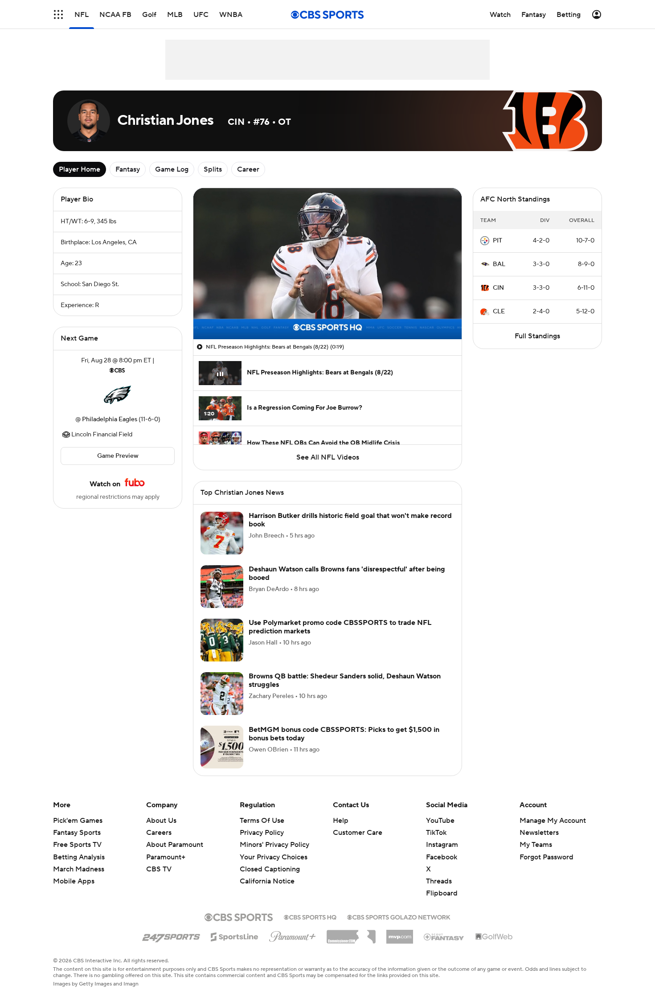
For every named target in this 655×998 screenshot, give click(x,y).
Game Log (171, 169)
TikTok (436, 832)
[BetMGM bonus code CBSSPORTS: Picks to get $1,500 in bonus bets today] (222, 747)
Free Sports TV (77, 844)
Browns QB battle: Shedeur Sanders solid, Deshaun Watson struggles (345, 680)
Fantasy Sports (77, 832)
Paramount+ (165, 857)
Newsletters (539, 832)
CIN (498, 288)
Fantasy (127, 169)
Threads (439, 881)
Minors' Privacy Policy (274, 844)
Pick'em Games (77, 820)
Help (340, 820)
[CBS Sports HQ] (310, 916)
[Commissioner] (351, 933)
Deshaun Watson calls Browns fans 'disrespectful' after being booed (347, 573)
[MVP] (399, 933)
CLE (499, 312)
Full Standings (537, 336)
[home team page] (117, 395)
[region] (327, 263)
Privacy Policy (262, 832)
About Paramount (174, 844)
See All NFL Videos (327, 457)
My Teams (536, 844)
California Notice (267, 881)
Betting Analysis (79, 857)
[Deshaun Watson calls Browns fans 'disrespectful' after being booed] (222, 586)
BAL (499, 264)
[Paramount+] (292, 934)
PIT (497, 241)
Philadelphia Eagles (109, 419)
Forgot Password (546, 857)
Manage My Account (553, 820)
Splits (213, 169)
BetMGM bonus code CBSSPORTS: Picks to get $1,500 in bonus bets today (344, 734)
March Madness (78, 869)
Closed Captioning (270, 869)
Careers (159, 832)
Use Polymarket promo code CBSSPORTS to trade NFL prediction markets (340, 627)
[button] (58, 14)
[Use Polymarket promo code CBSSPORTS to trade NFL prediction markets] (222, 640)
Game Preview (118, 456)
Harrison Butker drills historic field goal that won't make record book (350, 520)
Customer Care (357, 832)
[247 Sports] (171, 935)
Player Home (79, 169)
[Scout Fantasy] (444, 936)
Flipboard (442, 893)
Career (248, 169)
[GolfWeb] (494, 936)
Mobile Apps (73, 881)
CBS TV (159, 869)
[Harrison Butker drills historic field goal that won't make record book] (222, 533)
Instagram (442, 844)
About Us (161, 820)
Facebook (441, 857)
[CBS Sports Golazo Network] (398, 916)
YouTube (440, 820)
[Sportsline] (234, 935)
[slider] (327, 313)
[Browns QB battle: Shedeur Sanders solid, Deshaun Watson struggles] (222, 693)
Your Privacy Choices (273, 857)
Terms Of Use (262, 820)
